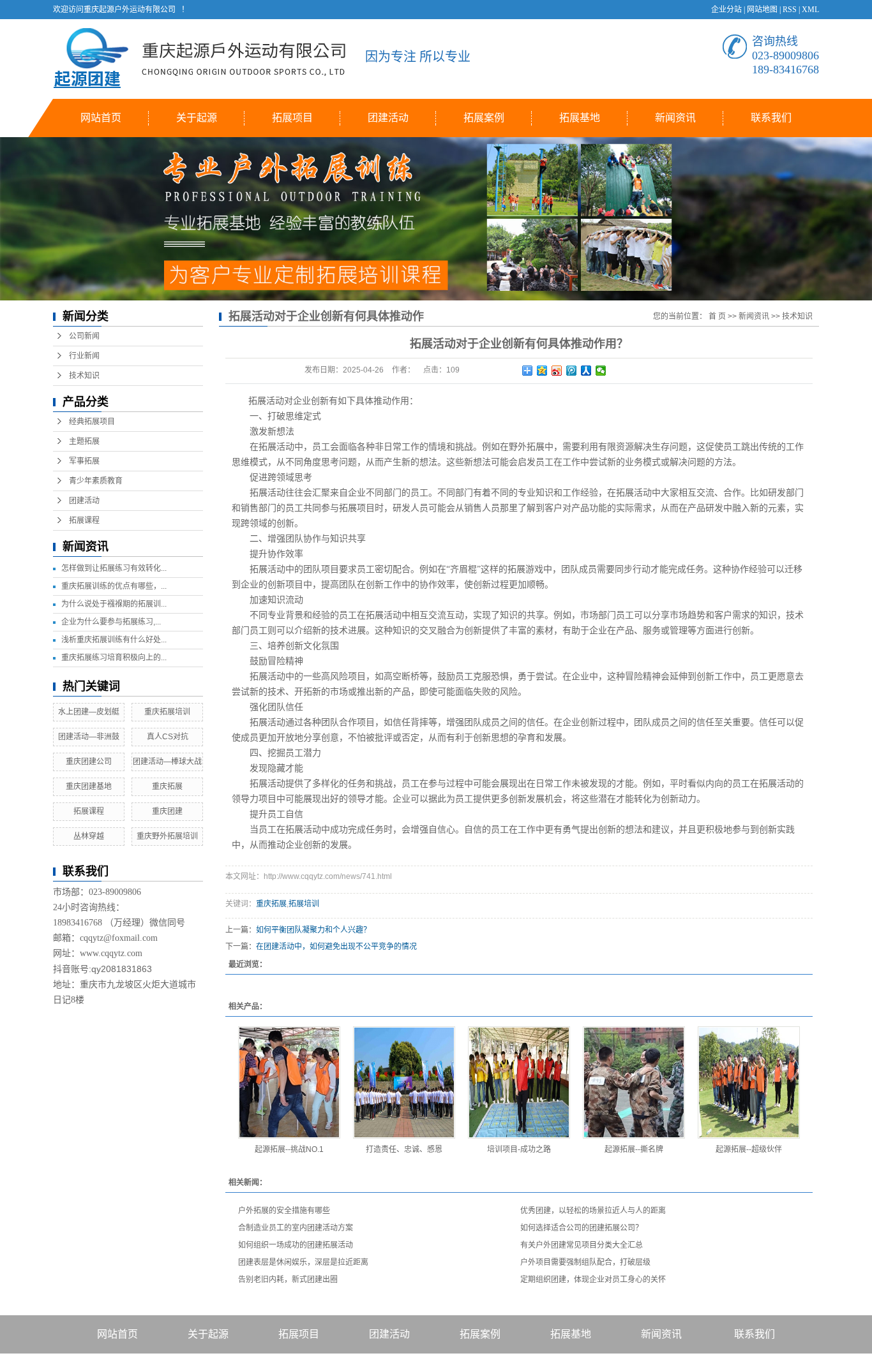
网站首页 (100, 117)
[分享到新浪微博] (557, 370)
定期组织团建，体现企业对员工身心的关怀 (593, 1279)
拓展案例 (483, 117)
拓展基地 (579, 117)
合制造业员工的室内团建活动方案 (295, 1227)
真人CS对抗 (167, 736)
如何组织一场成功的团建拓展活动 (295, 1245)
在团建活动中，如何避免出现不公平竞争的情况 (336, 946)
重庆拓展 (167, 786)
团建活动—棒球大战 (167, 761)
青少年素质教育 (96, 480)
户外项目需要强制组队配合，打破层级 (585, 1262)
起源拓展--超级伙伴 (749, 1149)
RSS (790, 9)
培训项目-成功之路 (519, 1149)
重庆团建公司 (89, 761)
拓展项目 (292, 117)
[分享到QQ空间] (542, 370)
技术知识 (84, 375)
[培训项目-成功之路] (519, 1082)
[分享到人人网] (586, 370)
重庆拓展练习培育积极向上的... (114, 657)
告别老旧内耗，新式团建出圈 (288, 1279)
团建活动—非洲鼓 (88, 736)
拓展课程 (84, 520)
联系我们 (771, 117)
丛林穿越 (88, 836)
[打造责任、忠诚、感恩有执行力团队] (404, 1082)
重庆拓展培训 (167, 711)
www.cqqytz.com (111, 953)
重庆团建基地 (89, 786)
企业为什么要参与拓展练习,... (111, 621)
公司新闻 (84, 336)
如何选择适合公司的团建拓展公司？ (581, 1227)
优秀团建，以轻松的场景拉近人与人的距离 (593, 1210)
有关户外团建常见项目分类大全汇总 (581, 1245)
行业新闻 (84, 355)
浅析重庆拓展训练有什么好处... (114, 639)
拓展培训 (304, 903)
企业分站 (726, 9)
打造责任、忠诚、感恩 (404, 1149)
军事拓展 (84, 461)
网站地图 (762, 9)
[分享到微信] (601, 370)
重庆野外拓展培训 (167, 836)
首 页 (717, 316)
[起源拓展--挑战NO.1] (289, 1082)
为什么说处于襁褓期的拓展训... (114, 604)
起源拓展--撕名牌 (634, 1149)
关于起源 (196, 117)
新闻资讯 (675, 117)
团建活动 (388, 117)
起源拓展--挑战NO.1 (289, 1149)
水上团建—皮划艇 (88, 711)
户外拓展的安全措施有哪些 (284, 1210)
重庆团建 (167, 811)
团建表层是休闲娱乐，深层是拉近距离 (303, 1262)
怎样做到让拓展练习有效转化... (114, 568)
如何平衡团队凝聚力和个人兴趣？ (313, 930)
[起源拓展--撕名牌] (634, 1082)
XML (810, 9)
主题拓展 (84, 441)
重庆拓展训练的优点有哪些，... (114, 586)
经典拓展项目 (92, 421)
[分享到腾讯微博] (571, 370)
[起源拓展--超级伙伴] (749, 1082)
